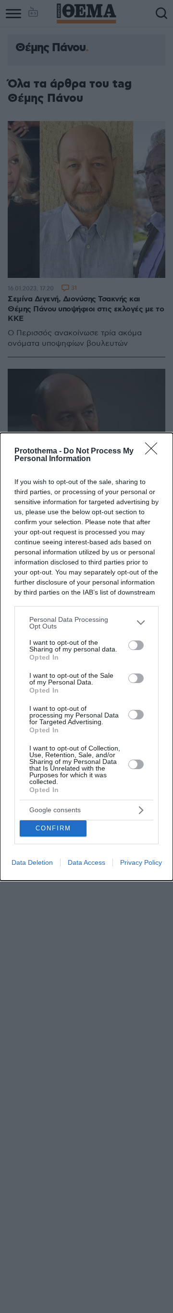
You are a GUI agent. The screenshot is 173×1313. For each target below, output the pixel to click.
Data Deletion (32, 862)
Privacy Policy (141, 862)
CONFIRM (53, 828)
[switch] (136, 645)
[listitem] (86, 622)
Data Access (86, 862)
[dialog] (86, 657)
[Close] (154, 451)
